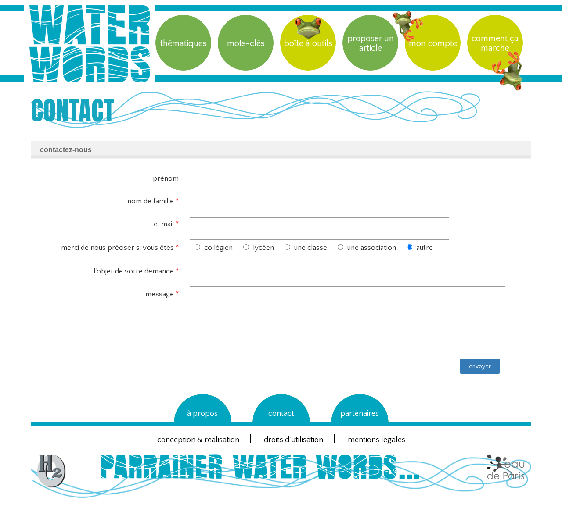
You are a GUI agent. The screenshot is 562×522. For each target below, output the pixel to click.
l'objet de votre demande (136, 271)
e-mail (166, 224)
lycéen (263, 248)
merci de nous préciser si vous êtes (120, 248)
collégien (218, 248)
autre (424, 248)
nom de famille (153, 201)
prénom (166, 178)
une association (371, 248)
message (162, 294)
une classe (310, 248)
